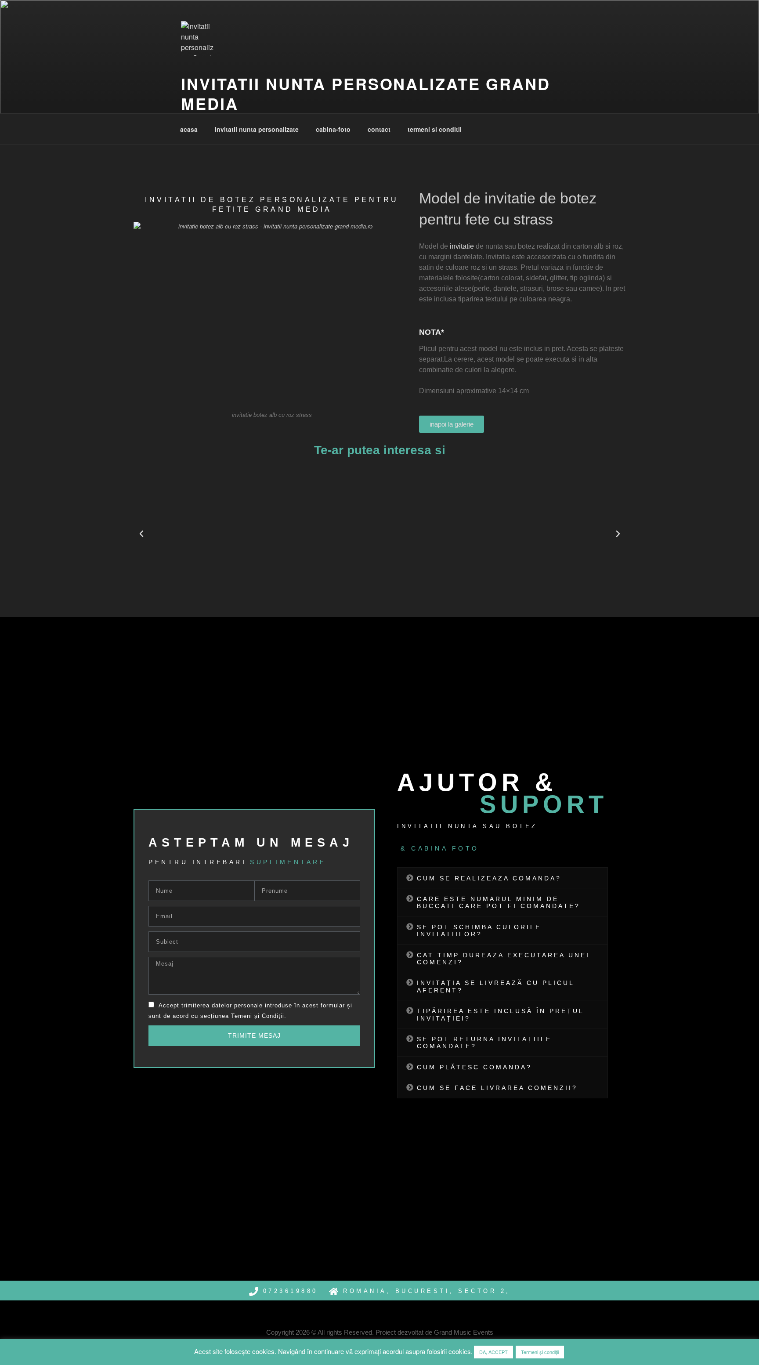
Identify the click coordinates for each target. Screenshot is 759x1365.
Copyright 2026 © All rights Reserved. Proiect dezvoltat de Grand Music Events (379, 1332)
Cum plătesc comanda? (474, 1067)
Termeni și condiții (540, 1351)
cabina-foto (333, 129)
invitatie (462, 246)
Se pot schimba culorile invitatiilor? (479, 930)
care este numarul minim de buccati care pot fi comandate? (498, 902)
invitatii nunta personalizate (257, 129)
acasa (189, 129)
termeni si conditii (435, 129)
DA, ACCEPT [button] (493, 1351)
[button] (141, 533)
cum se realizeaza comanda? (489, 878)
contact (379, 129)
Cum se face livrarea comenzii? (497, 1087)
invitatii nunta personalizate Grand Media (365, 93)
